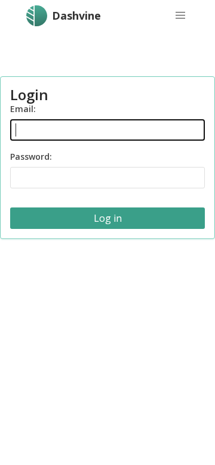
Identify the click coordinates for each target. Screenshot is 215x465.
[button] (180, 15)
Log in (108, 218)
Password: (31, 156)
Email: (23, 108)
